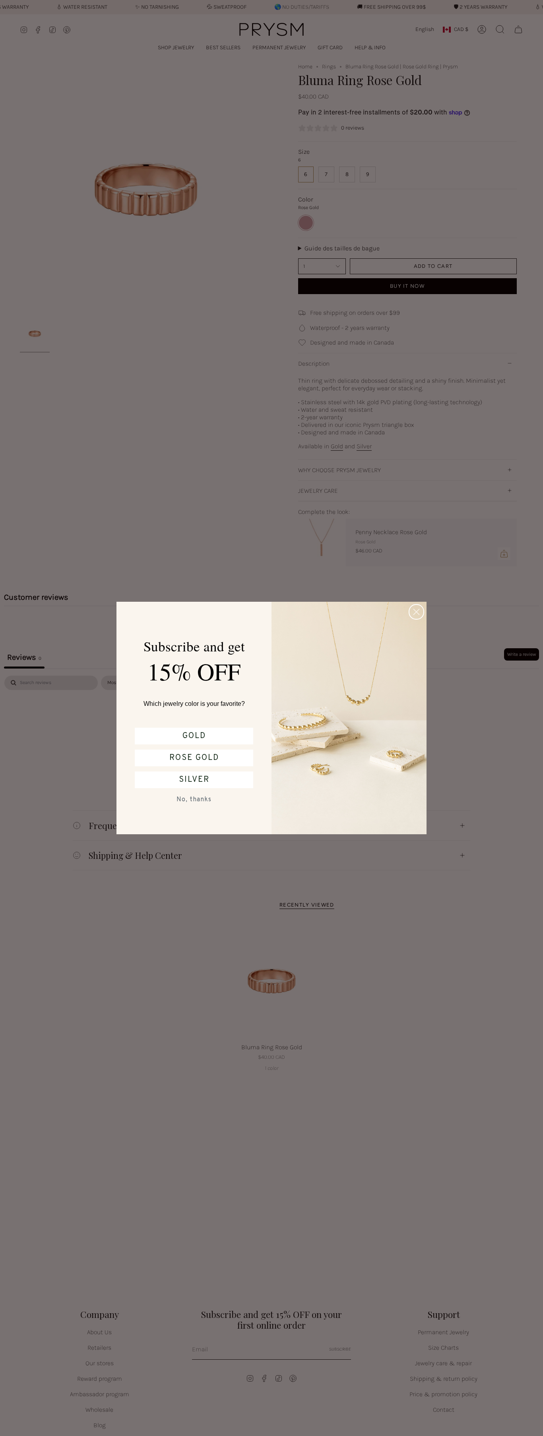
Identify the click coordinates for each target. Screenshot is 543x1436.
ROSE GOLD (194, 758)
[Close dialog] (416, 612)
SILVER (194, 780)
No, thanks (193, 800)
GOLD (194, 736)
